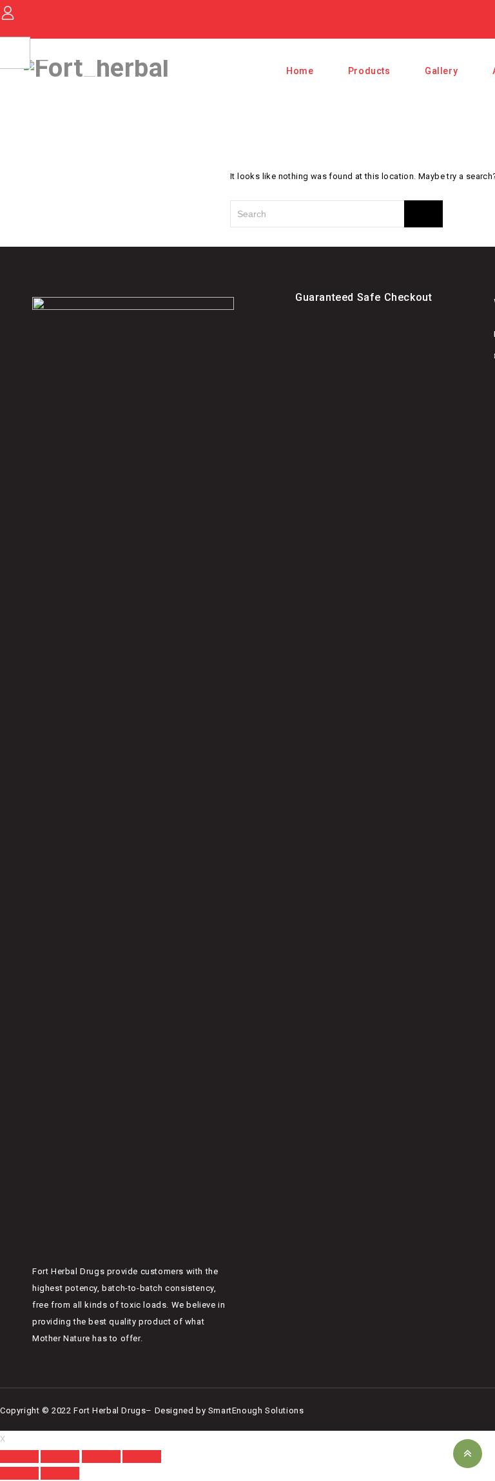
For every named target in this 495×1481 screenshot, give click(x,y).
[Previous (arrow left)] (19, 1473)
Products (369, 71)
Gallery (441, 71)
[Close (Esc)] (141, 1456)
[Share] (101, 1456)
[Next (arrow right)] (60, 1473)
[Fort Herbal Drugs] (96, 68)
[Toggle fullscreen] (60, 1456)
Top (467, 1453)
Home (299, 71)
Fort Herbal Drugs (109, 1410)
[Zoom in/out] (19, 1456)
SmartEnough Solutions (256, 1410)
